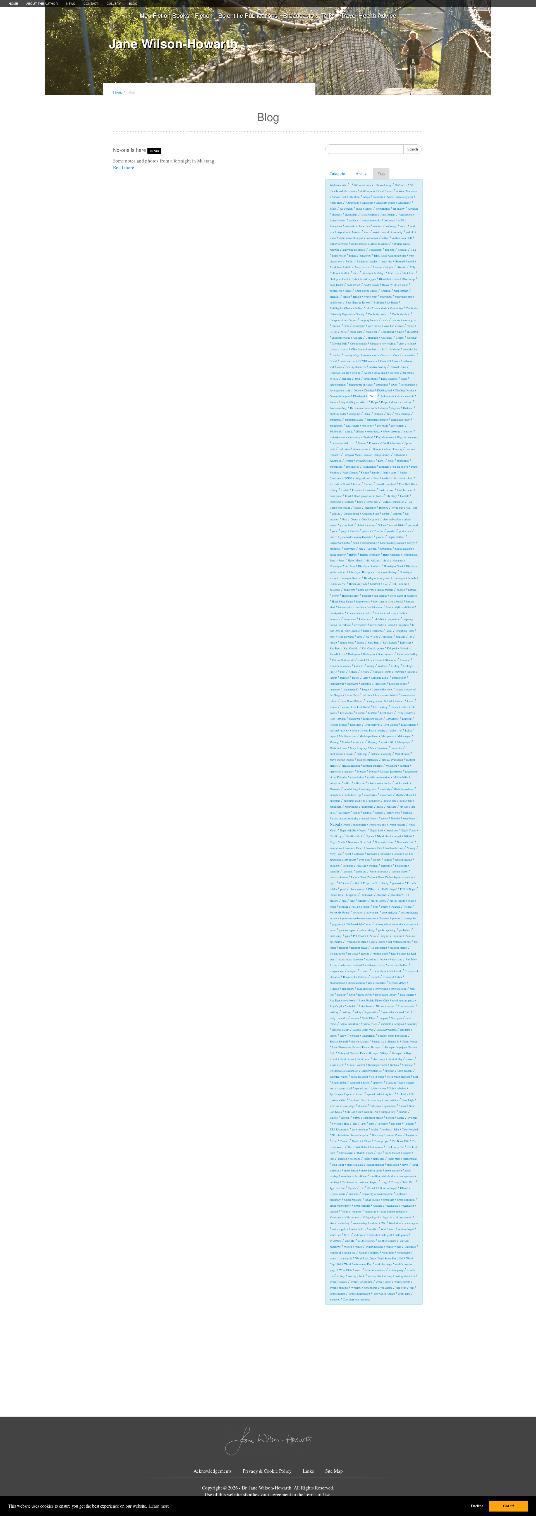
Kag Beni (335, 648)
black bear (393, 273)
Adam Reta (336, 203)
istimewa (377, 631)
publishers (404, 930)
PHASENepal (407, 889)
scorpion (399, 1024)
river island (381, 989)
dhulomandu (387, 396)
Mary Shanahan (378, 748)
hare (361, 549)
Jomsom (400, 637)
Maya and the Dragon (342, 760)
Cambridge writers (378, 314)
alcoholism (351, 214)
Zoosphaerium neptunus (356, 1299)
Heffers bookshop (370, 554)
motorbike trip (352, 795)
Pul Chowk (359, 936)
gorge (344, 531)
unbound (353, 1194)
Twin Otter (409, 1182)
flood (348, 496)
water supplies (340, 1229)
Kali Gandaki (351, 648)
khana (378, 660)
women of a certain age (342, 1252)
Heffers (353, 554)
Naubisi (395, 818)
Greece (333, 537)
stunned (362, 1106)
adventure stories (385, 203)
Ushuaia (377, 1205)
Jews (359, 637)
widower (358, 1235)
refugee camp (337, 971)
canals (385, 320)
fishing (334, 490)
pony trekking (390, 912)
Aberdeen (354, 197)
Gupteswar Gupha (340, 543)
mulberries (367, 807)
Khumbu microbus (340, 666)
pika (344, 901)
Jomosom (387, 637)
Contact (90, 3)
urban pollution (406, 1200)
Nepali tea (392, 830)
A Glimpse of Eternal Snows (376, 191)
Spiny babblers (397, 1088)
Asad (366, 232)
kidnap (370, 666)
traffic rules (394, 1159)
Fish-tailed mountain (363, 490)
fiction (356, 484)
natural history (370, 818)
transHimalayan (375, 1164)
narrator (379, 812)
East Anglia (352, 425)
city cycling (389, 343)
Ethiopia (376, 449)
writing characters (405, 1276)
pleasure (343, 906)
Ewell (381, 461)
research (375, 977)
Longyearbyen (372, 724)
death (404, 379)
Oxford (388, 860)
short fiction (347, 1059)
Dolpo (384, 402)
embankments (337, 437)
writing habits (402, 1282)
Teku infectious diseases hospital (350, 1135)
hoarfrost (375, 584)
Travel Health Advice (368, 15)
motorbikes (370, 795)
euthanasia (399, 455)
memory (349, 771)
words (333, 1258)
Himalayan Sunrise (350, 578)
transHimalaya (355, 1164)
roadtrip (341, 994)
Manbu (346, 742)
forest (360, 502)
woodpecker (403, 1252)
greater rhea (405, 531)
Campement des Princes (343, 320)
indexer (379, 613)
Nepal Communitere (354, 824)
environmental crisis (343, 443)
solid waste (377, 1077)
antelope (377, 226)
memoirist (335, 771)
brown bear (370, 296)
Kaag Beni (373, 642)
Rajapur (343, 948)
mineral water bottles (379, 783)
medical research (351, 765)
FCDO (348, 478)
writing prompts (339, 1288)
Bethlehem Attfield (340, 267)
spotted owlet (374, 1094)
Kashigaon (354, 654)
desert (394, 384)
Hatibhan (372, 549)
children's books (341, 337)
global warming (365, 525)
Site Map (334, 1471)
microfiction (357, 777)
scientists (386, 1024)
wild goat (386, 1235)
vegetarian (370, 1211)
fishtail (345, 490)
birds (355, 273)
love (354, 730)
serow (343, 1035)
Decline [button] (477, 1506)
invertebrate (360, 625)
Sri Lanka (402, 1094)
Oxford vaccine (403, 860)
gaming (336, 513)
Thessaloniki (346, 1153)
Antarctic (350, 226)
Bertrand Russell (404, 261)
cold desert (394, 349)
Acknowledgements (212, 1471)
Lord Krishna (408, 724)
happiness (335, 549)
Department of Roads (361, 384)
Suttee (400, 1118)
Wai (383, 1223)
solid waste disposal (398, 1077)
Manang (334, 742)
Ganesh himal (351, 513)
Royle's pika (337, 1006)
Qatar (372, 942)
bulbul (359, 308)
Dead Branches (389, 379)
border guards (371, 285)
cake (368, 308)
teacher (375, 1129)
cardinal (336, 326)
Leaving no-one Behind (379, 701)
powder (396, 918)
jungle (333, 642)
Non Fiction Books (164, 15)
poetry (384, 906)
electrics (408, 431)
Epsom (362, 443)
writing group (383, 1282)
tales (363, 1123)
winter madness (374, 1247)
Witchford (410, 1247)
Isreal (366, 631)
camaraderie (380, 308)
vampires (356, 1211)
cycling (356, 373)
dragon (384, 408)
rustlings (346, 1012)
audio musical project (351, 238)
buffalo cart (336, 302)
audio (333, 238)
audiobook (372, 238)
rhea (399, 977)
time (379, 1153)
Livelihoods (386, 713)
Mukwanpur (351, 807)
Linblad (372, 713)
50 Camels (401, 185)
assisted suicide (381, 232)
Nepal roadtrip (397, 824)
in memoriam (354, 613)
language (334, 689)
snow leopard (405, 1071)
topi (332, 1159)
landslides (380, 683)
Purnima (397, 936)
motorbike (335, 795)
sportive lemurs (354, 1094)
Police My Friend (340, 912)
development (408, 384)
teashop (386, 1129)
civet (401, 343)
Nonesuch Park (405, 842)
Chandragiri (387, 332)
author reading (359, 244)
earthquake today (400, 420)
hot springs (380, 595)
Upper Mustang (353, 1200)
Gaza (344, 519)
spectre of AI (345, 1088)
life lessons (346, 713)
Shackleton (368, 1035)
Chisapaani (372, 337)
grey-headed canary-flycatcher (356, 537)
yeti (412, 1288)
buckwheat (386, 296)
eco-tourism (397, 425)
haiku (356, 543)
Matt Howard (402, 754)
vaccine (334, 1211)
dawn (357, 379)
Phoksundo (367, 895)
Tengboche (411, 1135)
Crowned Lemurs (339, 373)
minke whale (402, 783)
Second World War (363, 1030)
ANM (401, 220)
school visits (370, 1024)
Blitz (354, 279)
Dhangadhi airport (340, 396)
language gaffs (351, 689)
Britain (357, 296)
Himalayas (399, 578)
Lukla (408, 730)
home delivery (366, 590)
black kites (409, 273)
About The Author (42, 3)
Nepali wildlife (354, 836)
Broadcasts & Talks (309, 15)
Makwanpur (404, 736)
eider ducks (373, 431)
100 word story (362, 185)
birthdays (379, 273)
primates (411, 924)
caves (400, 326)
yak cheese (386, 1288)
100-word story (382, 185)
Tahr (355, 1123)
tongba (407, 1153)
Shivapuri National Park (351, 1053)
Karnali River (337, 654)
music (380, 807)
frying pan (397, 508)
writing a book (356, 1276)
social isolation (359, 1077)
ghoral (375, 519)
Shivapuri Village (378, 1053)
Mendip (361, 771)
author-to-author (379, 244)
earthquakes (336, 425)
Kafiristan (405, 642)
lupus (333, 736)
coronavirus (409, 355)
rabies (382, 942)
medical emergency (367, 760)
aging (359, 209)
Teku (396, 1129)
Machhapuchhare (369, 736)
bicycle (389, 267)
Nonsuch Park (374, 848)
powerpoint (410, 918)
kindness (382, 666)
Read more (123, 167)
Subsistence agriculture (383, 1106)
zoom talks (404, 1293)
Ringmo (334, 989)
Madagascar (387, 736)
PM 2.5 (355, 906)
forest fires (372, 502)
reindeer (364, 971)
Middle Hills (400, 777)
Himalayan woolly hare (377, 578)
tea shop (363, 1129)
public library (367, 930)
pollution (358, 912)
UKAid (404, 1188)
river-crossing (398, 989)
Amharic (353, 220)
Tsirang (395, 1182)
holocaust (335, 590)
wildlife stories (366, 1241)
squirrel (389, 1094)
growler (380, 537)
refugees (352, 971)
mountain (335, 801)
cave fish (389, 326)
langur (365, 689)
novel (348, 854)
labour (333, 678)
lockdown (354, 719)
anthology (391, 226)
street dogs (349, 1106)
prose (333, 930)
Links (308, 1471)
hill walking (372, 560)
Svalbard (412, 1118)
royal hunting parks (403, 1000)
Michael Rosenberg (391, 771)
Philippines (350, 895)
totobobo (355, 1159)
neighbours (409, 818)
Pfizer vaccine (357, 889)
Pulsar (372, 936)
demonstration (338, 384)
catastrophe (359, 326)
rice (370, 983)
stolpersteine (391, 1100)
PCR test (344, 883)
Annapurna (336, 226)
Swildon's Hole (340, 1123)
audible (410, 232)
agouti (368, 209)
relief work (395, 971)
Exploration (369, 466)
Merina (373, 771)
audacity (398, 232)
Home (13, 3)
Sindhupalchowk (377, 1065)
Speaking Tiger (394, 1082)
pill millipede (397, 901)
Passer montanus (379, 871)
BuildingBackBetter (341, 308)
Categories (338, 173)
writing (341, 1276)
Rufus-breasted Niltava (371, 1006)
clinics (344, 349)
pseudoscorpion (347, 930)
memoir (404, 765)
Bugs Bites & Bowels (358, 302)
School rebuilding (350, 1024)
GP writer (377, 531)
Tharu (367, 1141)
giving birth (346, 525)
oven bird (364, 860)
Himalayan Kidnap (385, 572)
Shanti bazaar (409, 1041)
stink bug (375, 1100)
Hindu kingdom (358, 584)
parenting (361, 871)
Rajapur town (337, 953)
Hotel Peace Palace (342, 601)
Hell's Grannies (391, 554)
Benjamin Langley (367, 261)
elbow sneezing (391, 431)
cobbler (372, 349)
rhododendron (337, 983)
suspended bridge (373, 1118)
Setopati (354, 1035)
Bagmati (402, 250)
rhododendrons (356, 983)
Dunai (367, 414)
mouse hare (390, 801)
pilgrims (362, 901)
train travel (338, 1164)
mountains (374, 801)
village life (386, 1217)
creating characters (356, 367)
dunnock (378, 414)
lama (365, 678)
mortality (385, 789)
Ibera (388, 607)
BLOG (133, 3)
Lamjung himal (380, 678)
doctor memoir (405, 396)
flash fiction (386, 490)
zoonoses (335, 1299)
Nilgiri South (337, 842)
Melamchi (391, 765)
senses (333, 1035)
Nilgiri (408, 836)
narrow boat (393, 812)
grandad (391, 531)
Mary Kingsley (358, 748)
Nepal (335, 824)
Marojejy (373, 742)
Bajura (352, 255)
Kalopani (392, 648)
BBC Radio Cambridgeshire (390, 255)
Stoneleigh (408, 1100)
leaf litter (367, 695)
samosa (355, 1018)
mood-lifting (351, 789)
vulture (374, 1223)
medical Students (372, 765)
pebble (356, 883)
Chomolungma (358, 343)
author (385, 238)
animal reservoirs (371, 220)
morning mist (369, 789)
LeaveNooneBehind (351, 701)
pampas (373, 865)
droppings (354, 414)
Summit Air (371, 1112)
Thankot (356, 1141)
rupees (390, 1006)
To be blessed (392, 1153)
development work (340, 390)
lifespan (360, 713)
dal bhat (394, 373)
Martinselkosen (338, 748)
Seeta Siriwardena (386, 1030)
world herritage (383, 1264)
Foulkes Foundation (393, 502)
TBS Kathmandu (339, 1129)
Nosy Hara (335, 854)
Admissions (352, 203)
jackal (389, 631)
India (402, 613)
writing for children (361, 1282)
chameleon (371, 332)
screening (412, 1024)
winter (358, 1247)
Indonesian (350, 619)
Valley (344, 1211)
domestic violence (401, 402)
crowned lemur (398, 367)
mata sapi (362, 754)
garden (385, 513)
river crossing (364, 989)
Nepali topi (336, 836)
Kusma (411, 672)
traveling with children (354, 1176)
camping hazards (369, 320)
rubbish (351, 1006)
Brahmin (386, 291)
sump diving (388, 1112)
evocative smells (365, 461)
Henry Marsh (355, 560)
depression (382, 384)
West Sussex (388, 1229)
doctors (334, 402)
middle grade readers (378, 777)
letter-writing (380, 707)
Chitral (400, 337)
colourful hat (410, 349)
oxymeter (348, 865)
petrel (343, 889)
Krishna (365, 672)
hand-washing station (392, 543)
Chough (374, 343)
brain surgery (401, 291)
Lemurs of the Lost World (355, 707)
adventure (367, 203)
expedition (403, 461)
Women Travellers (369, 1252)
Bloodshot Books (389, 279)
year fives (401, 1288)
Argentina (342, 232)
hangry (411, 543)
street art (334, 1106)
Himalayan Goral (393, 566)
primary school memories (389, 924)
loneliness (355, 724)
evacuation (335, 461)
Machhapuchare (347, 736)
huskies (360, 607)
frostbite (383, 508)
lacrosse (344, 678)
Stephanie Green (358, 1100)
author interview (339, 244)
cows (397, 361)
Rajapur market (398, 948)
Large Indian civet (382, 689)
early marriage (402, 414)
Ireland (391, 625)
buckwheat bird (403, 296)
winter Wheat (393, 1247)
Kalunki (404, 648)
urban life (388, 1200)
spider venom (378, 1088)
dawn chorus (371, 379)
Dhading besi (384, 390)
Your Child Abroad (384, 1293)
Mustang (391, 807)
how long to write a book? (388, 601)
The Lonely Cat (395, 1147)
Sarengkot (396, 1018)
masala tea (396, 748)
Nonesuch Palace (384, 842)
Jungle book (347, 642)
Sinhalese (407, 1065)
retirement (388, 977)
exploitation (352, 466)
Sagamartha (371, 1012)
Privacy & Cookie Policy (267, 1471)
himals (412, 578)
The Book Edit (400, 1141)
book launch (336, 285)
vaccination (407, 1205)
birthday (366, 273)
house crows (363, 601)
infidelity (379, 619)
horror (335, 595)
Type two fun (337, 1188)
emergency (354, 437)
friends (357, 508)
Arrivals (355, 232)
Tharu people (381, 1141)
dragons (395, 408)
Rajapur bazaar (359, 948)
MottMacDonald (405, 795)
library (394, 707)
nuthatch (359, 854)
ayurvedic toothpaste (354, 250)
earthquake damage (377, 420)
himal (386, 560)
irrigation (403, 625)
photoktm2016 (399, 895)
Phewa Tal (335, 895)
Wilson (348, 1247)
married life (387, 742)
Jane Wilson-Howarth (342, 637)
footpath (349, 502)
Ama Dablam (388, 214)
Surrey (356, 1118)
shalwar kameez (359, 1041)
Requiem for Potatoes (355, 977)
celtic (343, 332)
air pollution (383, 209)
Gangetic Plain (370, 513)
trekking (334, 1182)
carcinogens (409, 320)
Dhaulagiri (359, 396)
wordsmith (346, 1258)
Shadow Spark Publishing (392, 1035)
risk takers (348, 989)
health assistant (403, 549)
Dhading (369, 390)
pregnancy (337, 924)
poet (375, 906)
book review (353, 285)
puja (347, 936)
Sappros (383, 1018)
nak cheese (344, 812)
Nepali (363, 830)
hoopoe (401, 590)
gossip (365, 531)
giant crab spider (392, 519)
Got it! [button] (508, 1506)
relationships (379, 971)
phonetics (382, 895)
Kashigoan (369, 654)
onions (398, 854)
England (368, 437)
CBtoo (333, 332)
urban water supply (340, 1205)
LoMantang (392, 719)
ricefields (380, 983)
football (404, 496)
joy (410, 637)
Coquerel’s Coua (390, 355)
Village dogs (370, 1217)
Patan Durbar (367, 877)
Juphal (360, 642)
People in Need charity (376, 883)
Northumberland (394, 848)
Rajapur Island (379, 948)
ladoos (355, 678)
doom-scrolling (338, 408)
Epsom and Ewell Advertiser (385, 443)
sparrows (378, 1082)
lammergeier (399, 678)
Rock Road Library (386, 994)
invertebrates (377, 625)
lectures (399, 701)
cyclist (367, 373)
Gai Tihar (411, 508)
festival (386, 478)
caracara (396, 320)
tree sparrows (406, 1176)
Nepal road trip (377, 824)
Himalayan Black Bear (342, 566)
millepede (335, 783)
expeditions (336, 466)
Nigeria (370, 836)
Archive (362, 173)
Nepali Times (408, 830)
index (368, 613)
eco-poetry (368, 425)
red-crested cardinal (351, 965)
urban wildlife (362, 1205)
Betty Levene (362, 267)
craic (339, 367)
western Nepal (406, 1229)
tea (353, 1129)
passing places (400, 871)
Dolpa (374, 402)
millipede (359, 783)
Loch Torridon (338, 719)
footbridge (335, 502)
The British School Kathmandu (365, 1147)
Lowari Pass (367, 730)
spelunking (361, 1088)
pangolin (334, 871)
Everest (349, 461)
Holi (385, 584)
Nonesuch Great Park (360, 842)
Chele (400, 332)
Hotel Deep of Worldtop (403, 595)
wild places (401, 1235)
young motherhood (359, 1293)
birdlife (345, 273)
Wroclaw (356, 1288)
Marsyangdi (403, 742)
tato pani (396, 1123)
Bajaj (414, 250)
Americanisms (338, 220)
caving (410, 326)
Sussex (390, 1118)
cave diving (374, 326)
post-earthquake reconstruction (359, 918)
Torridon (342, 1159)
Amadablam (405, 214)
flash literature (405, 490)
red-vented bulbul (398, 965)
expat (391, 461)
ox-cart (377, 860)
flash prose (336, 496)
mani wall (358, 742)
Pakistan (361, 865)
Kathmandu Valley (407, 654)
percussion (398, 883)
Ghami (354, 519)
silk (341, 1065)
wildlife (350, 1240)
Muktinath (335, 807)
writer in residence (375, 1270)
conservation (370, 355)
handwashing (369, 543)
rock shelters (407, 994)
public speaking (387, 930)
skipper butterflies (372, 1071)
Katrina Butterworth (343, 660)
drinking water (338, 414)
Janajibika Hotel (405, 631)
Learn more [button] (159, 1506)
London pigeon (338, 724)
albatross (337, 214)
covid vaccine (347, 361)
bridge (346, 296)
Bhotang (377, 267)
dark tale (346, 379)
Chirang (357, 337)
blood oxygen (368, 279)
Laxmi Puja (351, 695)
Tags (381, 173)
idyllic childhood (404, 607)
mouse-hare (405, 801)
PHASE (372, 889)
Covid (333, 361)
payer (333, 883)
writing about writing (380, 1276)
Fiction (204, 15)
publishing (336, 936)
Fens (376, 478)
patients (409, 877)
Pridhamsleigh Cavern (358, 924)
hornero (412, 590)
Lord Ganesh (391, 724)
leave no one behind (386, 695)
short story (379, 1059)
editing (349, 431)
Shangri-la (393, 1041)
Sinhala (394, 1065)
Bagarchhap (375, 250)
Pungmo (384, 936)
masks (349, 754)
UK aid (371, 1188)
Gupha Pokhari (396, 537)
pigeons (334, 901)
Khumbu (405, 660)
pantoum (348, 871)
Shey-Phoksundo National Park (349, 1047)
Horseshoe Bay (350, 595)
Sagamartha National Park (395, 1012)
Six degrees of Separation (344, 1071)
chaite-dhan (356, 332)
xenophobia (370, 1288)
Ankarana (389, 220)
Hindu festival (338, 584)
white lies (335, 1235)
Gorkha (354, 531)
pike (352, 901)
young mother (337, 1293)
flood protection (363, 496)
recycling (397, 959)
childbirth (412, 332)
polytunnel (373, 912)
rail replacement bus (399, 942)
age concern (346, 209)
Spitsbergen (336, 1094)
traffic (367, 1159)
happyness (349, 549)
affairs (333, 209)
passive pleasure (339, 877)
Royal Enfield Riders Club (374, 1000)
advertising (404, 203)
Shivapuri (375, 1047)
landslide (366, 683)
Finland (368, 484)
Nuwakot (372, 854)
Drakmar (408, 408)
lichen (404, 707)
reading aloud (380, 953)
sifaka (333, 1065)
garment (397, 513)
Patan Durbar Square (389, 877)
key (370, 660)
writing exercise (338, 1282)
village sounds (404, 1217)
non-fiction (336, 848)
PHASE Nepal (389, 889)
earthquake (335, 420)
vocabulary (344, 1223)
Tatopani (409, 1123)
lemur (410, 701)
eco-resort (382, 425)
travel (405, 1164)
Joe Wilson (372, 637)
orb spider (350, 860)
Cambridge (396, 308)
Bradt (348, 291)
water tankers (358, 1229)
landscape (352, 683)
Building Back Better (386, 302)
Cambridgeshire (401, 314)
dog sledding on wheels (354, 402)
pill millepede (378, 901)
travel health (351, 1170)
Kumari (377, 672)
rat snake (353, 953)
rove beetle (349, 1000)
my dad (404, 807)
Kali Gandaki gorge (373, 648)
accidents (378, 197)
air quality (399, 209)
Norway (411, 848)
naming (367, 812)
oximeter (334, 865)
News (70, 3)
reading (365, 953)
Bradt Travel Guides (366, 291)
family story (389, 472)
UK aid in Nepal (387, 1188)
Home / (119, 92)
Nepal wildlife (348, 830)
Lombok (406, 719)
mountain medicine (354, 801)
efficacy (360, 431)
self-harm (405, 1030)
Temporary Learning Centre (387, 1135)
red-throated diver (375, 965)
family (375, 472)
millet (347, 783)
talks (371, 1123)
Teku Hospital (410, 1129)
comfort (336, 355)
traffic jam (378, 1159)
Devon (357, 390)
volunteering (360, 1223)
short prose (363, 1059)
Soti (415, 1077)
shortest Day (395, 1059)
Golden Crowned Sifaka (391, 525)
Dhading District (404, 390)
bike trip (401, 267)
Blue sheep (408, 279)
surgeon (345, 1118)
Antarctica (364, 226)
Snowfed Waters (339, 1077)
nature (384, 818)
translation (393, 1164)
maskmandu (336, 754)
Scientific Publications (247, 15)
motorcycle (386, 795)
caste (346, 326)
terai (334, 1141)
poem (366, 906)
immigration (337, 613)
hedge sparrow (338, 554)
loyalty (381, 730)
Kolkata (353, 672)
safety (358, 1012)
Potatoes (384, 918)
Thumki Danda (364, 1153)
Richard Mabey (397, 983)
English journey (385, 437)
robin (352, 994)
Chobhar (412, 337)
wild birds (372, 1235)
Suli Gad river (353, 1112)
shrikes (409, 1059)
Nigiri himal (384, 836)
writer (358, 1270)
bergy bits (386, 261)
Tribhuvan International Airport (359, 1182)
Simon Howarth (356, 1065)
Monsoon (335, 789)
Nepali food (376, 830)
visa (332, 1223)
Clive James (358, 349)
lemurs (333, 707)
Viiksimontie (351, 1217)
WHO (347, 1235)
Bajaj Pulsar (339, 255)
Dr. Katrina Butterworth (363, 408)
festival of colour (403, 478)
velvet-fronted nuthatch (392, 1211)
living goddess (405, 713)
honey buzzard (385, 590)
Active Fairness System (399, 197)
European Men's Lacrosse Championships (367, 455)
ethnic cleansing (393, 449)
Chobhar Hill (339, 343)
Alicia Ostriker (369, 214)
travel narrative (393, 1170)
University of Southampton (377, 1194)
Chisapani (387, 337)
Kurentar (399, 672)
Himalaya (398, 560)
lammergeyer (337, 683)
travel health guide (371, 1170)
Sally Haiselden (338, 1018)
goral (335, 531)
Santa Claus (368, 1018)
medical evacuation (392, 760)
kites (342, 672)
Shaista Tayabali (339, 1041)
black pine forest (339, 279)
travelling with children (383, 1176)
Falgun (365, 472)
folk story (391, 496)
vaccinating (392, 1205)
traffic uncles (410, 1159)
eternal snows (360, 449)
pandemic (386, 865)
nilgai (397, 836)
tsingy (384, 1182)
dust (389, 414)
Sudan (402, 1106)
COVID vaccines (367, 361)
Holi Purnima (399, 584)
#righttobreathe (338, 185)
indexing (391, 613)
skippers (389, 1071)
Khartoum (390, 660)
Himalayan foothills (369, 566)
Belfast (349, 261)
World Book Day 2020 (390, 1258)
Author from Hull (402, 238)
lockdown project (372, 719)
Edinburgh (335, 431)
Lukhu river (395, 730)
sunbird (403, 1112)
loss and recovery (339, 730)
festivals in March (340, 484)
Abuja (366, 197)
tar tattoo (383, 1123)
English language (407, 437)
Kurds (387, 672)
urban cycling (372, 1200)
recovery (384, 959)
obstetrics (386, 854)
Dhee (372, 396)
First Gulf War (407, 484)
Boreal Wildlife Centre (395, 285)
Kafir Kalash (390, 642)
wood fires (388, 1252)
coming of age (352, 355)
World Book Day (364, 1258)
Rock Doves (365, 994)
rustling (334, 1012)
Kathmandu (385, 654)
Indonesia (335, 619)
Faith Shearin (350, 472)
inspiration (393, 619)
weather (373, 1229)
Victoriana (335, 1217)
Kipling (395, 666)
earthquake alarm (354, 420)
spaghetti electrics (360, 1082)
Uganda (352, 1188)
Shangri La (378, 1041)
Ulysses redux (337, 1194)
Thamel (344, 1141)
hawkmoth (386, 549)
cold (382, 349)
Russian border (406, 1006)
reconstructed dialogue (350, 959)
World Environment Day (358, 1264)
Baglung (389, 250)
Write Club (345, 1270)
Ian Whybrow (374, 607)
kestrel (361, 660)
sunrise (334, 1118)
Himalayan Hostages (360, 572)
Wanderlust (395, 1223)
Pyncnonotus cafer (356, 942)
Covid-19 (385, 361)
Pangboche (401, 865)
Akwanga (413, 209)
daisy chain (380, 373)
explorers (384, 466)
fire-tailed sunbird (386, 484)
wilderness (335, 1241)
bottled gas (336, 291)
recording (371, 959)
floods (378, 496)
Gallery (114, 3)
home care (349, 590)
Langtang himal (398, 683)
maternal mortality (381, 754)
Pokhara (395, 906)
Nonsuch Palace (354, 848)
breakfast (334, 296)
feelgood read (362, 478)
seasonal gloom (340, 1030)
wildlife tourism (387, 1241)
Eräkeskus (344, 449)
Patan (354, 877)
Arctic (403, 226)
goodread (413, 525)
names (356, 812)
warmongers (411, 1223)
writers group (396, 1270)
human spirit (345, 607)
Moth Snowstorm (403, 789)
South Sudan (339, 1082)
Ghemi (365, 519)
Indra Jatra (364, 619)
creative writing (377, 367)
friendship (370, 508)
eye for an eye (400, 466)
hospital (366, 595)
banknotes (365, 255)
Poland (407, 906)
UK (361, 1188)
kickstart (358, 666)
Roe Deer (335, 1000)
